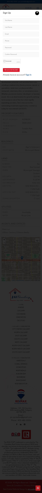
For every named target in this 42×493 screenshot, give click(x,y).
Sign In (28, 75)
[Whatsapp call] (38, 488)
